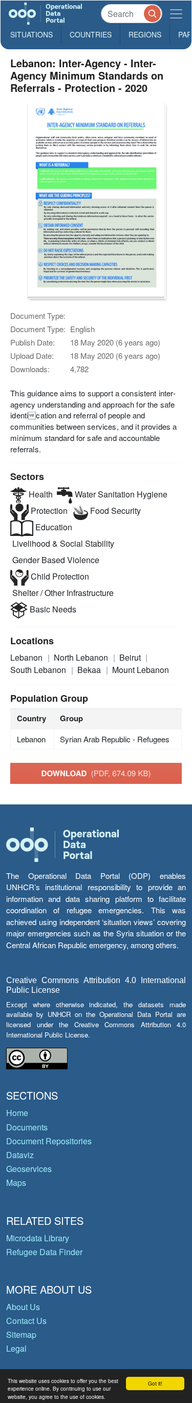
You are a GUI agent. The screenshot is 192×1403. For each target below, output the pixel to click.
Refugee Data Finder (44, 1252)
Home (17, 1113)
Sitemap (21, 1334)
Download (96, 773)
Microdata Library (37, 1238)
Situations (31, 34)
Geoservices (29, 1169)
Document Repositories (49, 1141)
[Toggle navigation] (176, 13)
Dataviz (20, 1155)
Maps (16, 1182)
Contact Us (26, 1321)
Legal (16, 1348)
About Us (23, 1307)
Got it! (155, 1383)
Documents (27, 1127)
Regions (145, 34)
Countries (91, 34)
